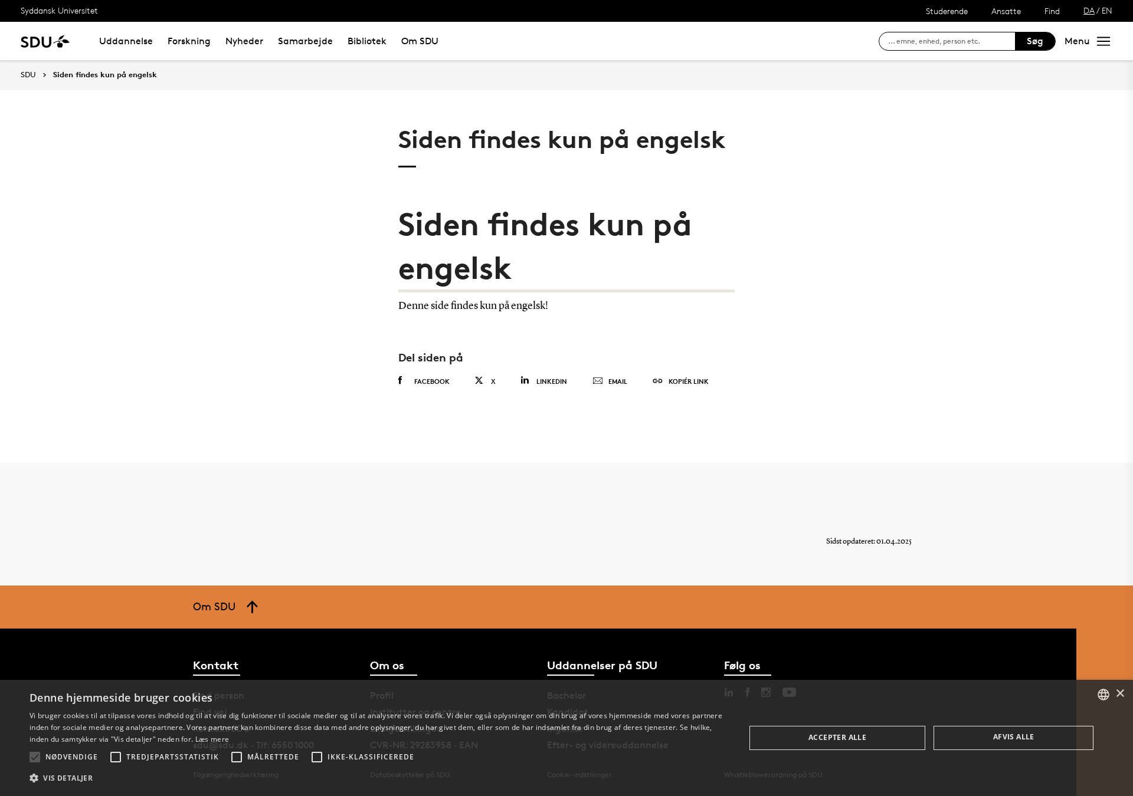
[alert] (566, 738)
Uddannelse (126, 41)
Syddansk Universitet (59, 10)
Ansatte (1006, 11)
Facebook (432, 381)
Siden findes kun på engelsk (105, 75)
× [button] (1119, 693)
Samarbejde (305, 41)
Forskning (189, 41)
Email (617, 381)
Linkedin (551, 381)
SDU (28, 74)
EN (1107, 10)
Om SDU (419, 41)
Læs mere (212, 739)
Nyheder (244, 41)
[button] (35, 757)
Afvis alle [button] (1013, 737)
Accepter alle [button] (837, 737)
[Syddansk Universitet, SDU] (45, 41)
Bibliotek (367, 41)
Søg (1035, 41)
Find (1052, 11)
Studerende (947, 11)
